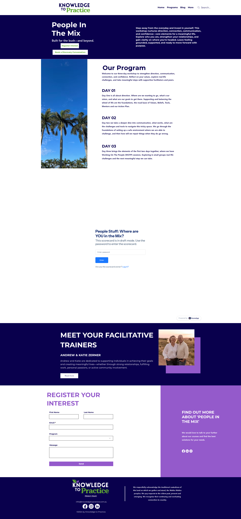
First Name (54, 412)
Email (51, 423)
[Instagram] (191, 451)
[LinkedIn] (187, 451)
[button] (172, 7)
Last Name (89, 412)
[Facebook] (183, 451)
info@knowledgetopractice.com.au (91, 502)
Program (53, 434)
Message (53, 445)
